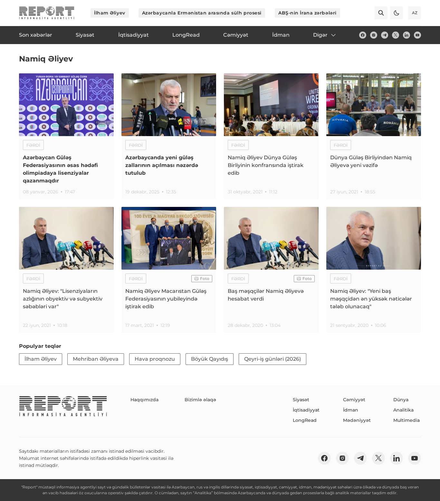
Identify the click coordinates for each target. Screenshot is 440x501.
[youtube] (417, 35)
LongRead (305, 420)
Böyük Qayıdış (209, 359)
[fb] (362, 35)
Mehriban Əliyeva (96, 359)
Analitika (403, 410)
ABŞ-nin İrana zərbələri (307, 13)
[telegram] (384, 35)
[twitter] (395, 35)
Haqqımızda (144, 400)
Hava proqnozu (155, 359)
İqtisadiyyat (306, 410)
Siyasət (301, 400)
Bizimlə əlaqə (200, 400)
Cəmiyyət (354, 400)
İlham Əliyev (109, 13)
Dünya (400, 400)
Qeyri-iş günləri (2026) (272, 359)
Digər (320, 35)
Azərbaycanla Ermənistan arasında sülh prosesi (202, 13)
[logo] (46, 12)
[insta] (373, 35)
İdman (350, 410)
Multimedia (406, 420)
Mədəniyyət (357, 420)
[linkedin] (406, 35)
